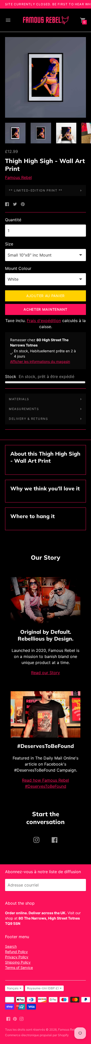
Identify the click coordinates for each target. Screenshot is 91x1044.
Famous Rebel (18, 177)
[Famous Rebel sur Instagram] (21, 1018)
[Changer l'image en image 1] (15, 133)
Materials (19, 399)
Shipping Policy (18, 962)
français (12, 988)
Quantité (13, 219)
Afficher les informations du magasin (40, 361)
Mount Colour (18, 268)
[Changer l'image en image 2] (41, 133)
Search (11, 946)
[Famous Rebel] (45, 20)
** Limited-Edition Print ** (35, 190)
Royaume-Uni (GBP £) (43, 988)
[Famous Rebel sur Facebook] (8, 1018)
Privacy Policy (16, 957)
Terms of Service (19, 967)
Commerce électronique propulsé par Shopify (37, 1035)
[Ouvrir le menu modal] (8, 20)
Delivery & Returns (28, 419)
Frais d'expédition (44, 320)
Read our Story (45, 672)
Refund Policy (16, 952)
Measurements (24, 409)
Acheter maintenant (45, 309)
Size (9, 244)
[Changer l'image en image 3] (66, 133)
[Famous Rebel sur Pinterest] (15, 1018)
